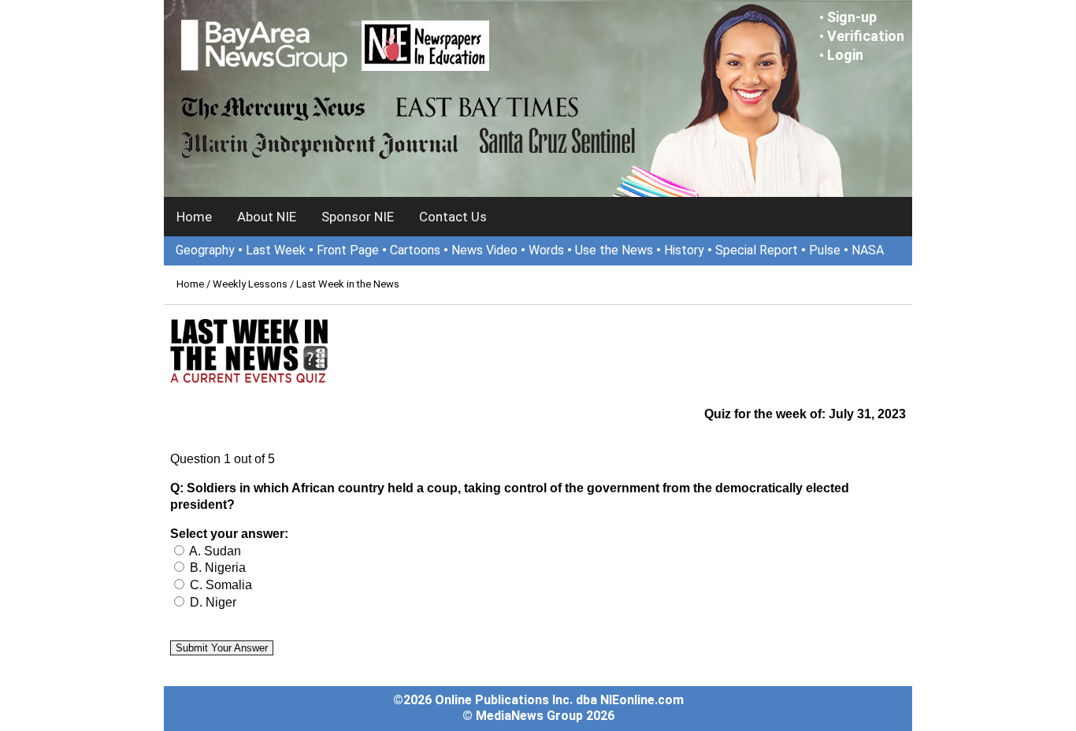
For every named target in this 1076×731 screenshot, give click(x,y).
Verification (865, 36)
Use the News (614, 250)
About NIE (266, 216)
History (684, 250)
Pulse (824, 250)
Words (546, 250)
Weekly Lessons (250, 284)
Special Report (756, 250)
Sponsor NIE (357, 216)
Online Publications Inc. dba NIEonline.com (559, 699)
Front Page (348, 250)
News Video (484, 250)
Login (845, 54)
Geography (205, 250)
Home (194, 216)
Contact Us (453, 216)
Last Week (276, 250)
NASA (868, 250)
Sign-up (852, 17)
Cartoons (415, 250)
